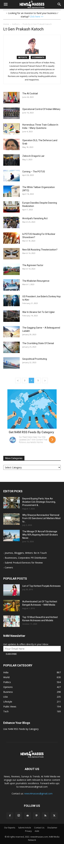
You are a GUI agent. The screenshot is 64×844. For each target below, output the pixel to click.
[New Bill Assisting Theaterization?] (11, 253)
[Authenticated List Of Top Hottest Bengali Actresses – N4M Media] (11, 605)
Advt (37, 831)
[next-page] (45, 380)
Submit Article (24, 827)
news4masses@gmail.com (38, 793)
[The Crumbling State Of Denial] (11, 347)
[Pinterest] (36, 815)
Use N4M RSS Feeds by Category (21, 728)
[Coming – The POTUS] (11, 175)
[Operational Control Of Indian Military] (11, 113)
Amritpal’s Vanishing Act (35, 218)
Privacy (28, 831)
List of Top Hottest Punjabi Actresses (41, 586)
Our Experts (9, 827)
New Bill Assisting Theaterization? (39, 249)
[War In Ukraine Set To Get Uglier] (11, 316)
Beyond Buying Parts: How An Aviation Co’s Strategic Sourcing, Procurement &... (39, 501)
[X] (54, 815)
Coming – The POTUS (33, 171)
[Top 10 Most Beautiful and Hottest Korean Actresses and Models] (11, 621)
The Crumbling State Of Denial (38, 343)
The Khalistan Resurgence (35, 281)
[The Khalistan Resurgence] (11, 285)
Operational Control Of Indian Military (41, 109)
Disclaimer (52, 827)
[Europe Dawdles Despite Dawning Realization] (11, 207)
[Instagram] (18, 815)
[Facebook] (10, 815)
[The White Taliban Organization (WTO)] (11, 191)
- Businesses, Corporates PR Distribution (25, 557)
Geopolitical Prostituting (34, 359)
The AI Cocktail (30, 93)
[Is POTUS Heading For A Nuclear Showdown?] (11, 238)
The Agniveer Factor (32, 265)
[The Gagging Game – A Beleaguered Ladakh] (11, 331)
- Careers (8, 567)
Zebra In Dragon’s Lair (33, 156)
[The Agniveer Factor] (11, 269)
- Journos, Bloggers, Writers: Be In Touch (25, 552)
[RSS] (45, 815)
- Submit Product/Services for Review (23, 562)
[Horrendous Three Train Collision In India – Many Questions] (11, 128)
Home (6, 24)
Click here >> (36, 16)
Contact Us (39, 827)
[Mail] (27, 815)
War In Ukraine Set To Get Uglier (38, 312)
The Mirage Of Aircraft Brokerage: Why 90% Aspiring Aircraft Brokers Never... (40, 534)
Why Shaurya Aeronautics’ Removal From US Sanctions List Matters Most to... (41, 518)
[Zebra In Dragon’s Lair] (11, 160)
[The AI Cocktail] (11, 97)
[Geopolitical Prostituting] (11, 363)
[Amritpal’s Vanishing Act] (11, 222)
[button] (5, 4)
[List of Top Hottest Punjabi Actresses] (11, 590)
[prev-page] (18, 380)
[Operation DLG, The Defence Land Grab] (11, 144)
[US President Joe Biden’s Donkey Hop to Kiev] (11, 300)
